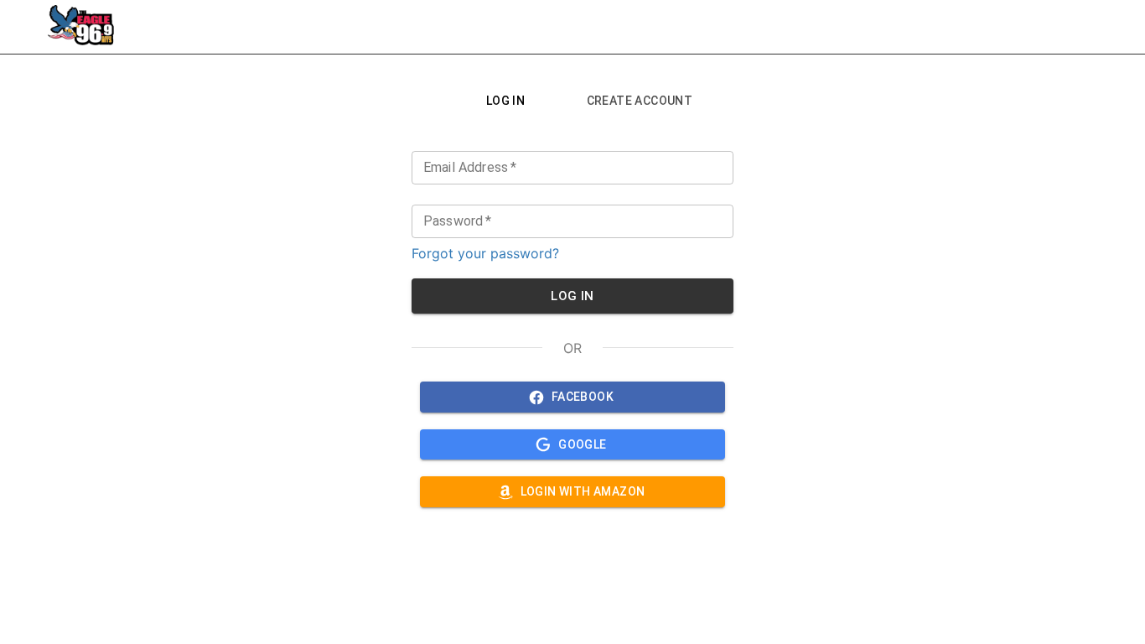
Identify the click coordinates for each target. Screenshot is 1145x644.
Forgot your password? (485, 253)
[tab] (505, 100)
